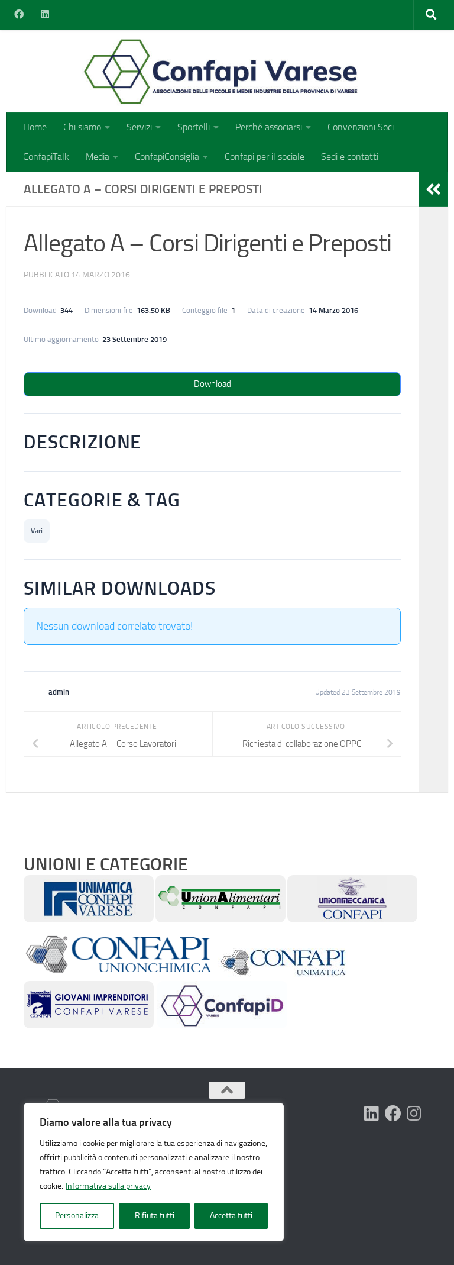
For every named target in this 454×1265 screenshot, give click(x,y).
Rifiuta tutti (154, 1216)
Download (212, 384)
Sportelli (193, 127)
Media (97, 156)
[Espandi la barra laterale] (433, 189)
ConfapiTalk (46, 156)
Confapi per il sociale (264, 156)
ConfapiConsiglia (167, 156)
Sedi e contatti (349, 156)
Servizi (139, 127)
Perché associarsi (268, 127)
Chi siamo (82, 127)
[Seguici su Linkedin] (372, 1113)
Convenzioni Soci (360, 127)
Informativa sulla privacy (108, 1186)
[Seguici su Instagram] (414, 1113)
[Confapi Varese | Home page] (150, 71)
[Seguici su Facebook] (393, 1113)
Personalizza (77, 1216)
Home (35, 127)
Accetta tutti (231, 1216)
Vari (37, 531)
